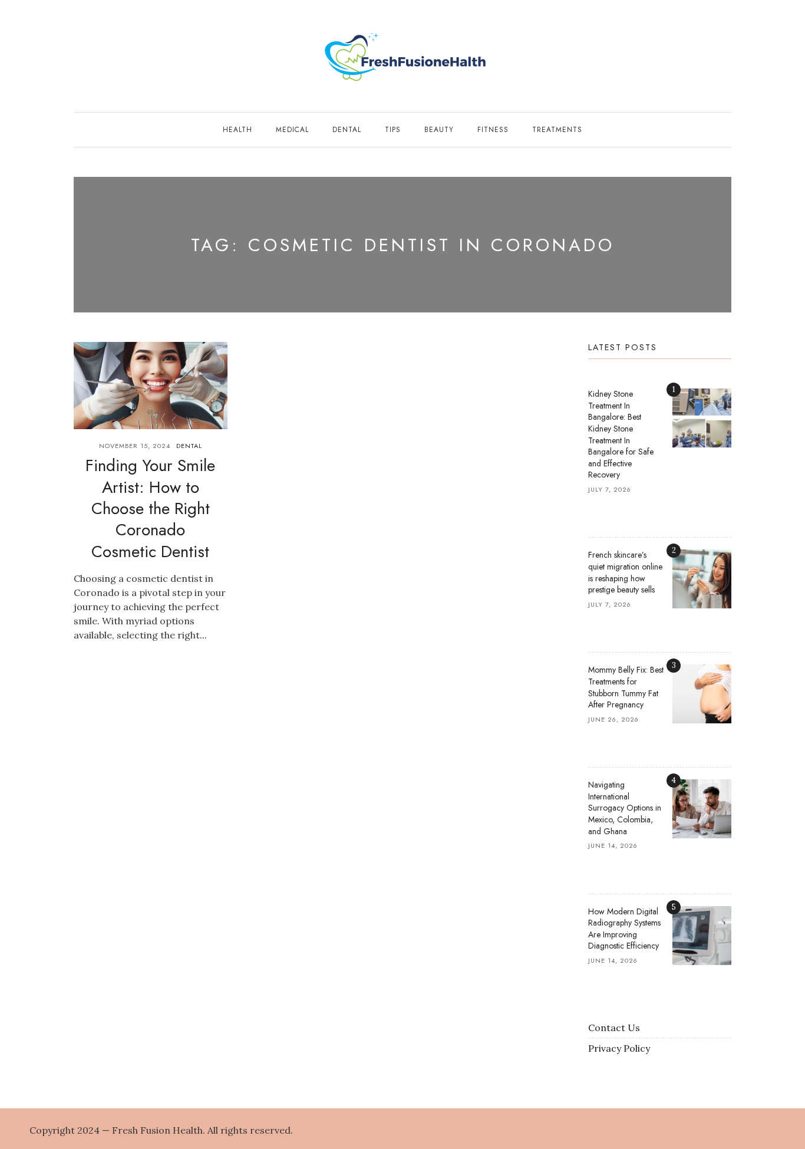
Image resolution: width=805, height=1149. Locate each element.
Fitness (493, 129)
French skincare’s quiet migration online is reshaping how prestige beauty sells (625, 572)
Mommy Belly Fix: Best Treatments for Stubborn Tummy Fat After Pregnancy (626, 687)
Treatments (557, 129)
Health (237, 129)
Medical (292, 129)
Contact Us (614, 1027)
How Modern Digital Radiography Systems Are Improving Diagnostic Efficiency (624, 929)
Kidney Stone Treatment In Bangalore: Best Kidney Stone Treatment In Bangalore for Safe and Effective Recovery (621, 434)
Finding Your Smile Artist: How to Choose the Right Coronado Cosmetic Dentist (150, 508)
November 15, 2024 (134, 445)
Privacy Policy (619, 1048)
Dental (346, 129)
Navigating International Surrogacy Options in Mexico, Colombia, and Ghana (624, 808)
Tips (393, 129)
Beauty (439, 129)
